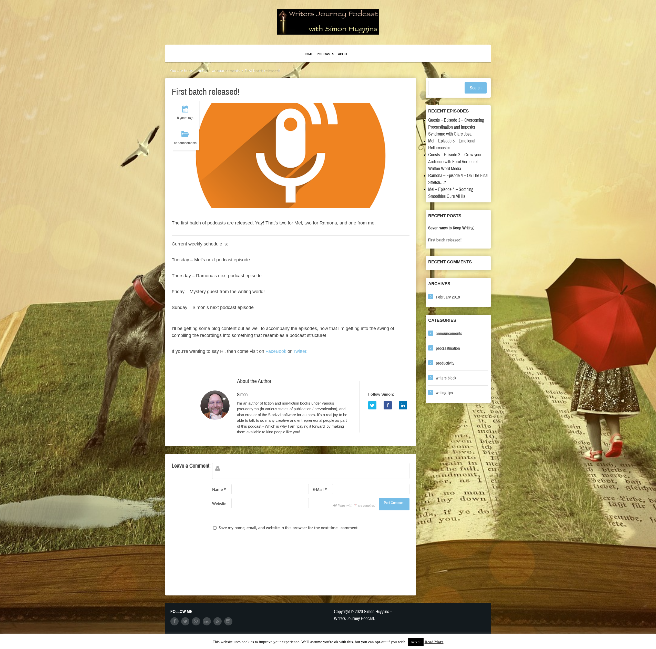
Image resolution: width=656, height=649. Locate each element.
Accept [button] (416, 642)
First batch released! (445, 240)
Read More (434, 642)
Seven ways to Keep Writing (451, 227)
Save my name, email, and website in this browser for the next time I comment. (288, 527)
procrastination (448, 348)
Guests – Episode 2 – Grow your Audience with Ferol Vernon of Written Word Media (454, 161)
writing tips (444, 392)
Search (475, 87)
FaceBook (275, 351)
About (343, 54)
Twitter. (300, 351)
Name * (219, 489)
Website (219, 503)
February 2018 (448, 297)
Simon (242, 394)
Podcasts (325, 54)
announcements (185, 143)
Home (308, 54)
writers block (446, 378)
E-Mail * (320, 489)
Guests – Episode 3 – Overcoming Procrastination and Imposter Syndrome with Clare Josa (456, 127)
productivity (445, 363)
